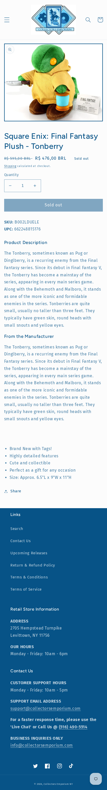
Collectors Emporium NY (58, 784)
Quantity (11, 175)
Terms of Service (26, 589)
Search (16, 528)
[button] (7, 20)
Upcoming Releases (29, 553)
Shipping (10, 166)
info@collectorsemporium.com (41, 745)
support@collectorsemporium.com (45, 708)
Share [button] (15, 491)
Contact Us (20, 541)
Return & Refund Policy (32, 565)
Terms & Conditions (29, 577)
